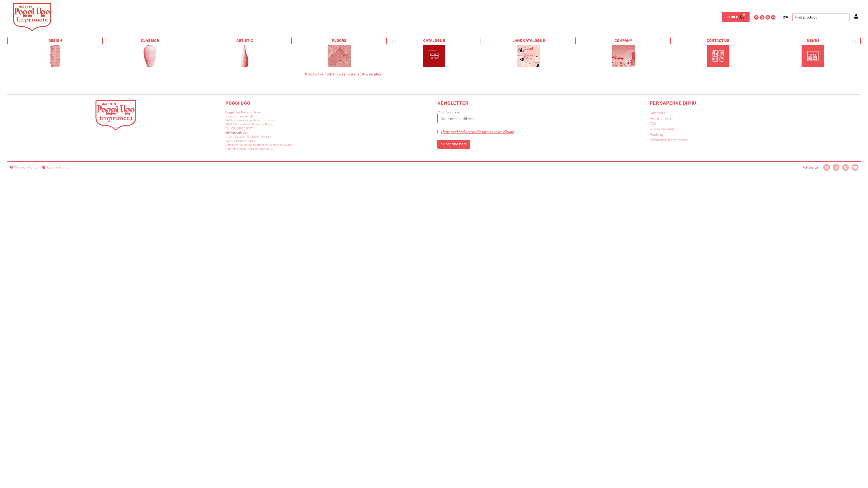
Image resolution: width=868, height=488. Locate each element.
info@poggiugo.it (236, 132)
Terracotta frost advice (669, 140)
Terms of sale (661, 118)
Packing (656, 134)
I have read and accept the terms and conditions (477, 131)
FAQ (653, 124)
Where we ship (662, 129)
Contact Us (659, 113)
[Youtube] (773, 17)
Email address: (448, 112)
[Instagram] (762, 17)
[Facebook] (756, 17)
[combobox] (820, 17)
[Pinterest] (767, 17)
